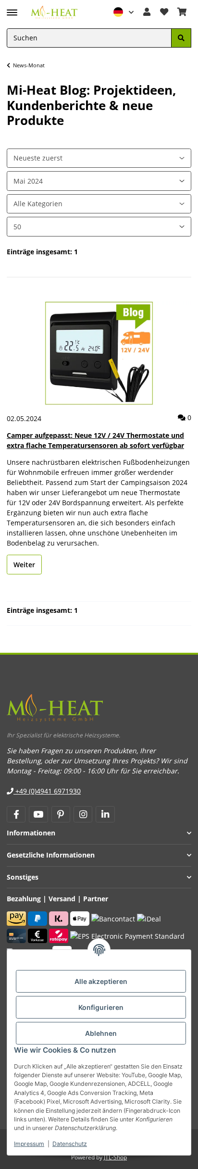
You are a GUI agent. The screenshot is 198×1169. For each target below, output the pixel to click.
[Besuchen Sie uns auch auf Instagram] (83, 814)
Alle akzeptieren (100, 981)
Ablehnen (101, 1033)
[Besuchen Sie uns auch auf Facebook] (16, 814)
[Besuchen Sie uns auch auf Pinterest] (60, 814)
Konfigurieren (101, 1007)
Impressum (29, 1143)
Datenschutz (69, 1143)
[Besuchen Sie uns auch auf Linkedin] (105, 814)
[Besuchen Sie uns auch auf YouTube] (38, 814)
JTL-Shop (115, 1157)
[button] (124, 12)
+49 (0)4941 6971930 (47, 791)
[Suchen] (181, 38)
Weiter (24, 564)
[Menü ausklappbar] (12, 8)
